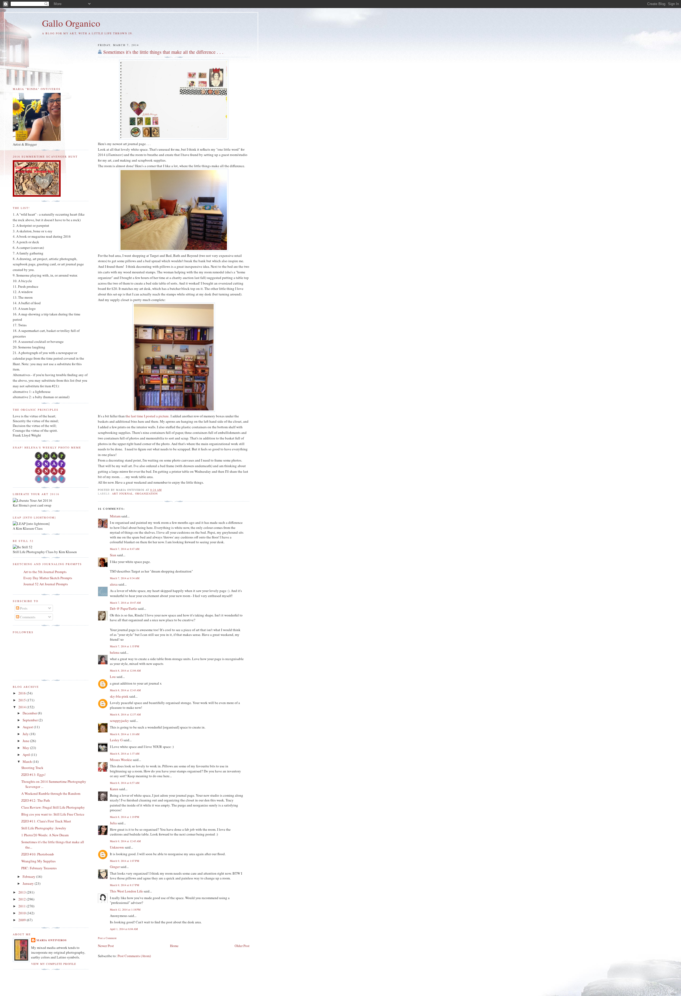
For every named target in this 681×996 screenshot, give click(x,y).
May (26, 747)
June (26, 740)
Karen (114, 789)
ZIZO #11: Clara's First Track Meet (46, 821)
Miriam (115, 516)
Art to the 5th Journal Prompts (45, 571)
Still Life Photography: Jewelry (43, 828)
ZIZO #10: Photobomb (37, 854)
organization (146, 493)
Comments (27, 617)
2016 (22, 693)
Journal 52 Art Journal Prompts (45, 584)
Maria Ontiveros (51, 940)
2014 (22, 707)
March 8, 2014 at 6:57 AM (124, 783)
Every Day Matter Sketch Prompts (47, 577)
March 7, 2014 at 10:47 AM (125, 602)
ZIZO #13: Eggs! (33, 774)
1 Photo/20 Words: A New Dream (45, 835)
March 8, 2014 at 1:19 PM (124, 817)
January (29, 883)
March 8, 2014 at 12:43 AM (125, 690)
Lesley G (116, 740)
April (27, 754)
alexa (114, 584)
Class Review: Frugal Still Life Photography (53, 807)
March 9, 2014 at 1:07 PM (124, 861)
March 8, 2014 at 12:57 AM (125, 714)
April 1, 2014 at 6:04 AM (124, 929)
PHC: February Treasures (39, 868)
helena (114, 652)
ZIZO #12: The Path (35, 800)
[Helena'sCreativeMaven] (51, 481)
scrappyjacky (119, 720)
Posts (23, 608)
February (29, 876)
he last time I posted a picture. (148, 416)
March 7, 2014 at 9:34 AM (124, 578)
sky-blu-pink (119, 696)
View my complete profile (53, 964)
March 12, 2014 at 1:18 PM (125, 909)
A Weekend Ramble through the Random (50, 793)
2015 (22, 700)
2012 (22, 899)
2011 (22, 906)
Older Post (242, 945)
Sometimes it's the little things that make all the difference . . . (163, 52)
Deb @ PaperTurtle (123, 608)
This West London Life (126, 891)
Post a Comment (107, 938)
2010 (22, 913)
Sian (113, 555)
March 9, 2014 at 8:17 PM (124, 885)
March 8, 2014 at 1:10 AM (124, 734)
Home (174, 945)
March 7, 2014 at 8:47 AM (124, 549)
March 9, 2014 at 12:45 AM (125, 841)
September (31, 720)
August (28, 727)
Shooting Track (32, 767)
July (26, 733)
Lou (113, 676)
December (30, 713)
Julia (113, 823)
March (28, 761)
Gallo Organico (71, 23)
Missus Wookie (121, 759)
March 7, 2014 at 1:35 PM (124, 646)
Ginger (115, 866)
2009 (22, 919)
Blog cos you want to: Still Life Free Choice (52, 814)
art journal (122, 493)
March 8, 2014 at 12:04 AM (125, 670)
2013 (22, 892)
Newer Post (106, 945)
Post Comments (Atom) (134, 955)
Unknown (117, 847)
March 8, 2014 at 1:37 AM (124, 753)
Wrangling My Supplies (38, 861)
